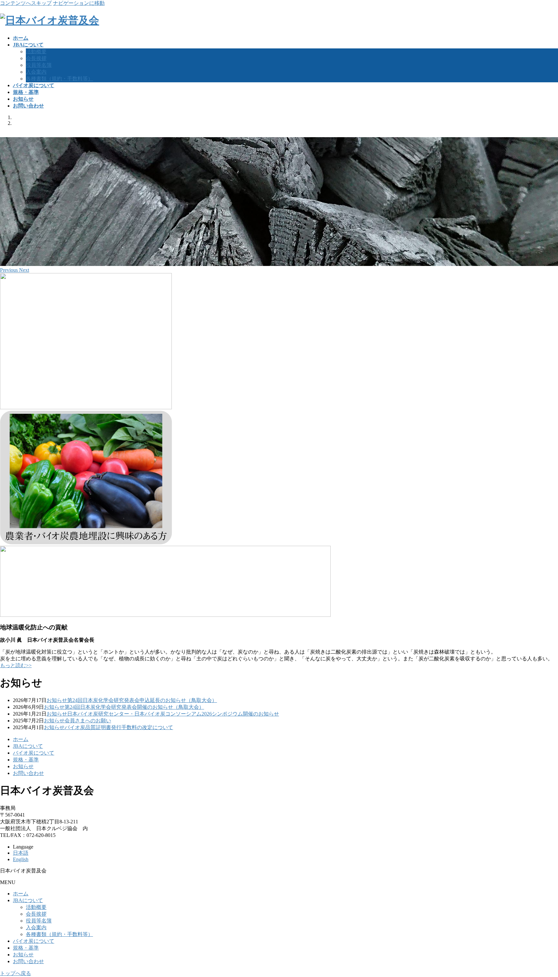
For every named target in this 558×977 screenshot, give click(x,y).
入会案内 (36, 72)
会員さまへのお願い (88, 720)
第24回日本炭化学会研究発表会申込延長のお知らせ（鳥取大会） (142, 700)
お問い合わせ (28, 773)
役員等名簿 (39, 65)
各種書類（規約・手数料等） (59, 78)
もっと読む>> (16, 665)
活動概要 (36, 51)
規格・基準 (26, 759)
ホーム (20, 739)
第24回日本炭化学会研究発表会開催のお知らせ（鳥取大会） (134, 707)
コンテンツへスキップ (26, 3)
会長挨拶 (36, 58)
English (20, 859)
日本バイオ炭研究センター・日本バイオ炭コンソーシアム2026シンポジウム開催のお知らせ (173, 714)
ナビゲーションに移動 (79, 3)
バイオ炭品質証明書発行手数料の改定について (119, 727)
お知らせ (56, 700)
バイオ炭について (33, 753)
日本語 (20, 853)
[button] (9, 270)
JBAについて (28, 746)
